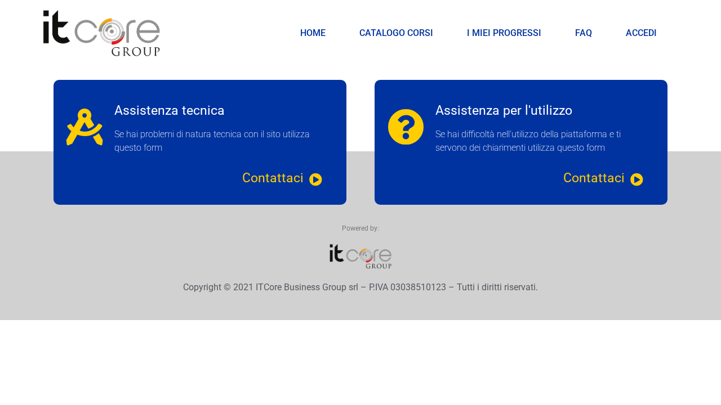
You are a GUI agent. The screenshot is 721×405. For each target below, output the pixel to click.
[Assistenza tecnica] (84, 127)
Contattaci (273, 178)
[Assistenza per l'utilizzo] (406, 127)
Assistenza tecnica (169, 110)
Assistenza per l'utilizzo (503, 110)
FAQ (583, 33)
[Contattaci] (315, 179)
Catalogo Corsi (396, 33)
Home (313, 33)
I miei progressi (504, 33)
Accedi (641, 33)
